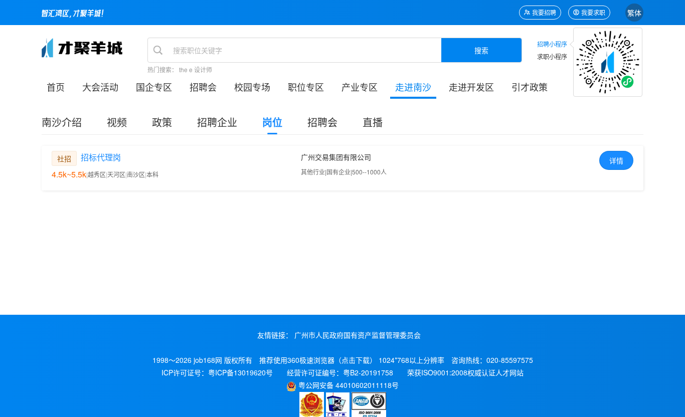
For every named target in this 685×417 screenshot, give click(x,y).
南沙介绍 (62, 122)
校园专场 (252, 86)
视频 (117, 122)
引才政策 (529, 86)
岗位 (272, 122)
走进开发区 (471, 86)
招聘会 (203, 86)
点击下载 (355, 360)
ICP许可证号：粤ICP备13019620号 (217, 372)
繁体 (634, 13)
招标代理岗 (101, 157)
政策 (162, 122)
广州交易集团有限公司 (336, 157)
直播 (373, 122)
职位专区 (306, 86)
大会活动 (100, 86)
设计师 (203, 69)
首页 (56, 86)
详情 (616, 160)
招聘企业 (217, 122)
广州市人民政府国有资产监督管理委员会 (357, 335)
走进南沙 (413, 86)
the (183, 69)
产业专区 (359, 86)
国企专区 (154, 86)
